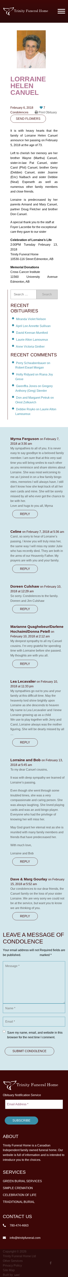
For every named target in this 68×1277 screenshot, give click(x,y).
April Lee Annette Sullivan (33, 325)
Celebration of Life (19, 1195)
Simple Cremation (18, 1188)
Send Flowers (28, 118)
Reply (25, 514)
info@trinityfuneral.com (24, 1237)
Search (47, 294)
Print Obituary (47, 112)
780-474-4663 (19, 1225)
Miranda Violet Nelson (31, 319)
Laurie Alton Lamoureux (32, 339)
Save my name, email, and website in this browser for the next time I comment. (35, 1035)
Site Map (9, 1270)
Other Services (13, 1260)
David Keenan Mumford (32, 332)
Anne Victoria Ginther (30, 346)
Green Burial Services (22, 1181)
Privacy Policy (12, 1265)
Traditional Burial (19, 1201)
